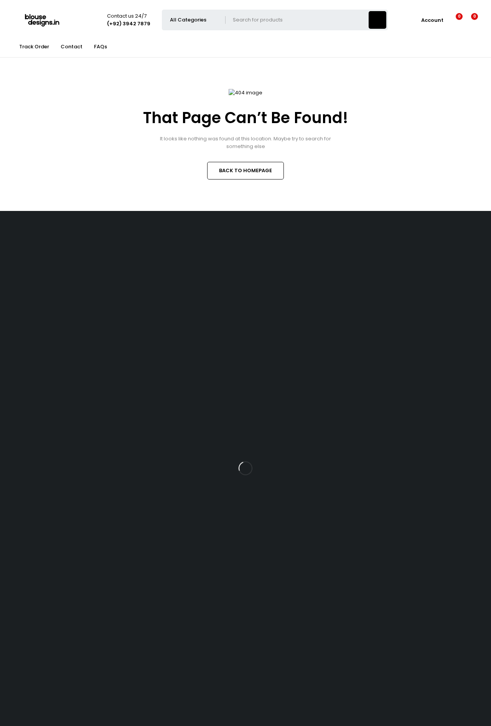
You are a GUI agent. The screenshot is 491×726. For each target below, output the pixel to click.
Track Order (34, 46)
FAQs (100, 46)
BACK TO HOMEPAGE (245, 170)
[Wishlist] (454, 20)
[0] (468, 20)
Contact (71, 46)
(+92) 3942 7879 (20, 289)
